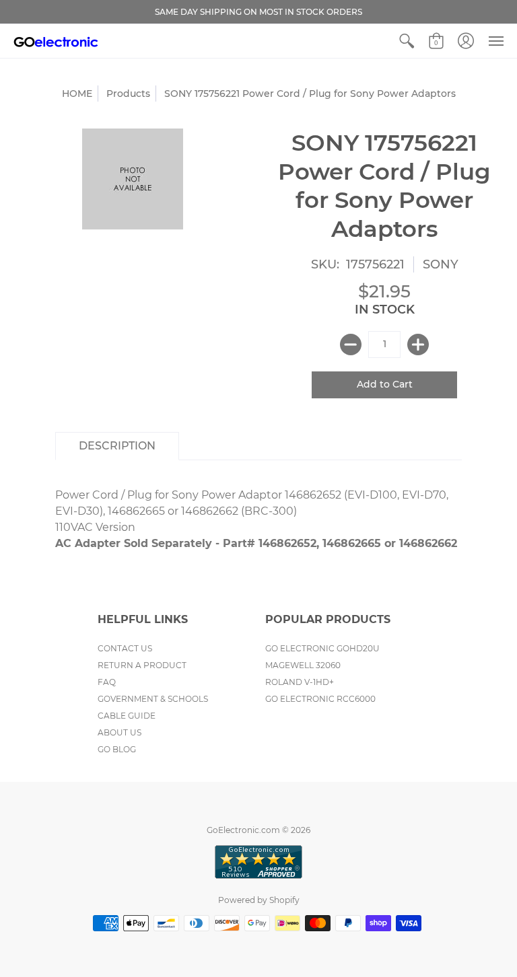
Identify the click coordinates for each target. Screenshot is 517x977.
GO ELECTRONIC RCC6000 (320, 699)
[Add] (418, 344)
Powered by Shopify (259, 900)
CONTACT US (125, 648)
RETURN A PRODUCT (142, 665)
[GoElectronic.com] (55, 41)
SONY (440, 264)
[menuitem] (406, 41)
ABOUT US (119, 732)
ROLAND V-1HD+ (299, 682)
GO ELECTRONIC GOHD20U (322, 648)
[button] (406, 41)
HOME (77, 93)
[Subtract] (350, 344)
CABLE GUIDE (127, 716)
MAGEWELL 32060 (303, 665)
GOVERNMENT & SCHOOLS (153, 699)
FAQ (107, 682)
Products (128, 93)
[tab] (117, 446)
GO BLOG (117, 749)
